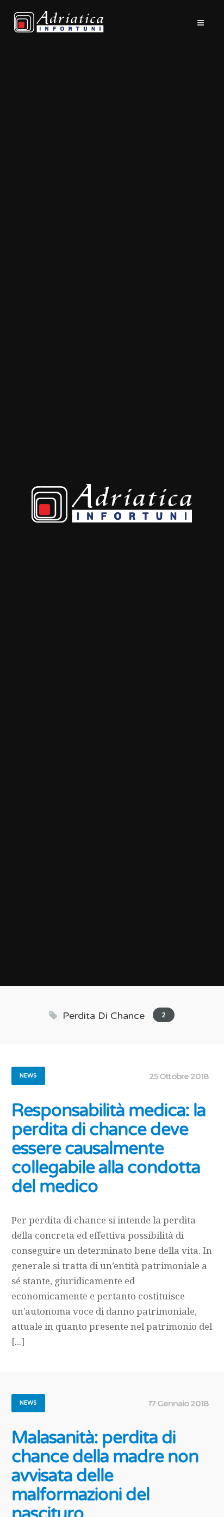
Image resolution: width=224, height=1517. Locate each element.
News (28, 1075)
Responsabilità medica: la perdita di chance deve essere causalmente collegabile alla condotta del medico (108, 1148)
